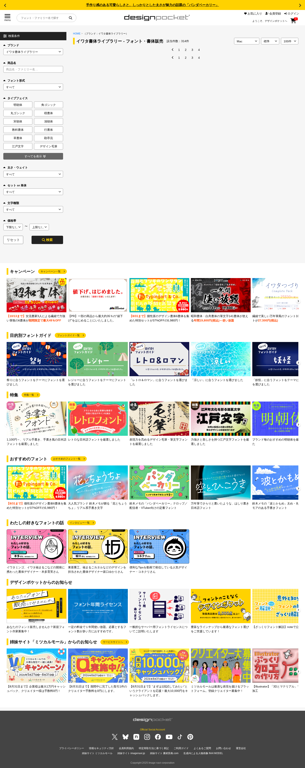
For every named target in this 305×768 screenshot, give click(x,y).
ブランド (13, 45)
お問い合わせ (223, 748)
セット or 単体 (17, 185)
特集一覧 (29, 394)
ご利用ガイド (181, 748)
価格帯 (11, 220)
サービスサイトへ (113, 642)
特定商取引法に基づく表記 (154, 748)
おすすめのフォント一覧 (67, 458)
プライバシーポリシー (71, 748)
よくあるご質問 (202, 748)
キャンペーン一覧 (51, 271)
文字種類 (13, 203)
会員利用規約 (126, 748)
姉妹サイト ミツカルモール (97, 753)
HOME (77, 33)
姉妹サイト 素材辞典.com (164, 753)
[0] (293, 22)
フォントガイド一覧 (68, 335)
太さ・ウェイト (17, 167)
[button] (5, 5)
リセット (13, 240)
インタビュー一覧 (80, 522)
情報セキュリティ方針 (101, 748)
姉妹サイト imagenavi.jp (131, 753)
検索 (49, 240)
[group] (36, 300)
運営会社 (241, 748)
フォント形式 (16, 80)
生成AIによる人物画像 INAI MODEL (203, 753)
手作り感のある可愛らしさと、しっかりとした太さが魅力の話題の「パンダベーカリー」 (152, 5)
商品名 (11, 63)
